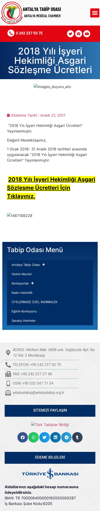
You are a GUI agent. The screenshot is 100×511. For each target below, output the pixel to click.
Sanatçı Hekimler (24, 320)
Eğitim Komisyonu (24, 311)
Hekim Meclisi (22, 274)
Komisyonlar (20, 283)
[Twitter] (70, 33)
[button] (94, 12)
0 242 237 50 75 (29, 33)
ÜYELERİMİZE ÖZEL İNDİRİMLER (34, 302)
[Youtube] (86, 33)
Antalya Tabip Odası (26, 265)
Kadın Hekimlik (22, 292)
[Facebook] (78, 33)
